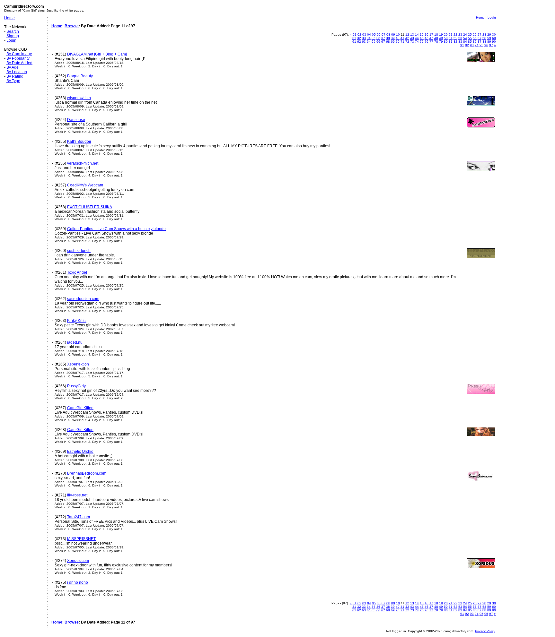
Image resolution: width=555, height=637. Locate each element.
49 (441, 38)
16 (426, 34)
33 (364, 38)
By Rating (14, 76)
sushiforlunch (79, 250)
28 (484, 34)
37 (383, 38)
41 (402, 38)
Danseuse (76, 119)
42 (407, 38)
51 (451, 38)
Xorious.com (78, 560)
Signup (12, 36)
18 (436, 34)
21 (451, 34)
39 (393, 38)
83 (460, 41)
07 (383, 34)
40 (398, 38)
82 (455, 41)
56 (475, 38)
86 (475, 41)
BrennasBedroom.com (86, 473)
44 (417, 38)
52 (455, 38)
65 (373, 41)
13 (412, 34)
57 (479, 38)
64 (369, 41)
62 (359, 41)
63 (364, 41)
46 (426, 38)
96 (486, 45)
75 (422, 41)
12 (407, 34)
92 (467, 45)
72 (407, 41)
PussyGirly (76, 386)
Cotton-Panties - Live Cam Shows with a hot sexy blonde (116, 229)
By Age (12, 67)
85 (470, 41)
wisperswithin (79, 98)
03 (364, 34)
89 (489, 41)
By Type (13, 81)
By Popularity (18, 58)
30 (494, 34)
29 (489, 34)
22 (455, 34)
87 (479, 41)
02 (359, 34)
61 (354, 41)
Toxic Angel (77, 272)
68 (388, 41)
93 (472, 45)
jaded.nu (75, 342)
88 (484, 41)
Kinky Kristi (76, 320)
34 (369, 38)
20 (446, 34)
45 (422, 38)
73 (412, 41)
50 (446, 38)
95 (481, 45)
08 (388, 34)
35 (373, 38)
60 (494, 38)
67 (383, 41)
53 (460, 38)
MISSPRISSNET (81, 539)
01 (355, 34)
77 (431, 41)
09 (393, 34)
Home (9, 18)
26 (475, 34)
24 (465, 34)
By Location (16, 72)
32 (359, 38)
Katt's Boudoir (79, 141)
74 (417, 41)
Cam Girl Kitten (80, 408)
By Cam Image (19, 54)
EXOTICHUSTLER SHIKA (89, 207)
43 (412, 38)
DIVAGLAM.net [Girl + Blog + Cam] (97, 54)
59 (489, 38)
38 (388, 38)
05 (374, 34)
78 (436, 41)
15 (422, 34)
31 (354, 38)
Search (12, 31)
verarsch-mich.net (82, 163)
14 (417, 34)
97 (491, 45)
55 (470, 38)
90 (494, 41)
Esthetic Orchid (80, 451)
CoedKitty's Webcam (85, 185)
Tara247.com (78, 517)
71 (402, 41)
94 (477, 45)
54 (465, 38)
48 (436, 38)
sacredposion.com (83, 299)
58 (484, 38)
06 (379, 34)
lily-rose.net (77, 495)
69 (393, 41)
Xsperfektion (78, 364)
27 (479, 34)
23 (460, 34)
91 (462, 45)
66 (378, 41)
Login (11, 40)
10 (398, 34)
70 (398, 41)
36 (378, 38)
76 (426, 41)
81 (451, 41)
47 (431, 38)
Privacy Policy (485, 631)
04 (369, 34)
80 (446, 41)
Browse (72, 26)
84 (465, 41)
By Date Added (19, 63)
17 (431, 34)
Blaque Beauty (80, 76)
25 (470, 34)
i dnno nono (77, 582)
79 (441, 41)
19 (441, 34)
